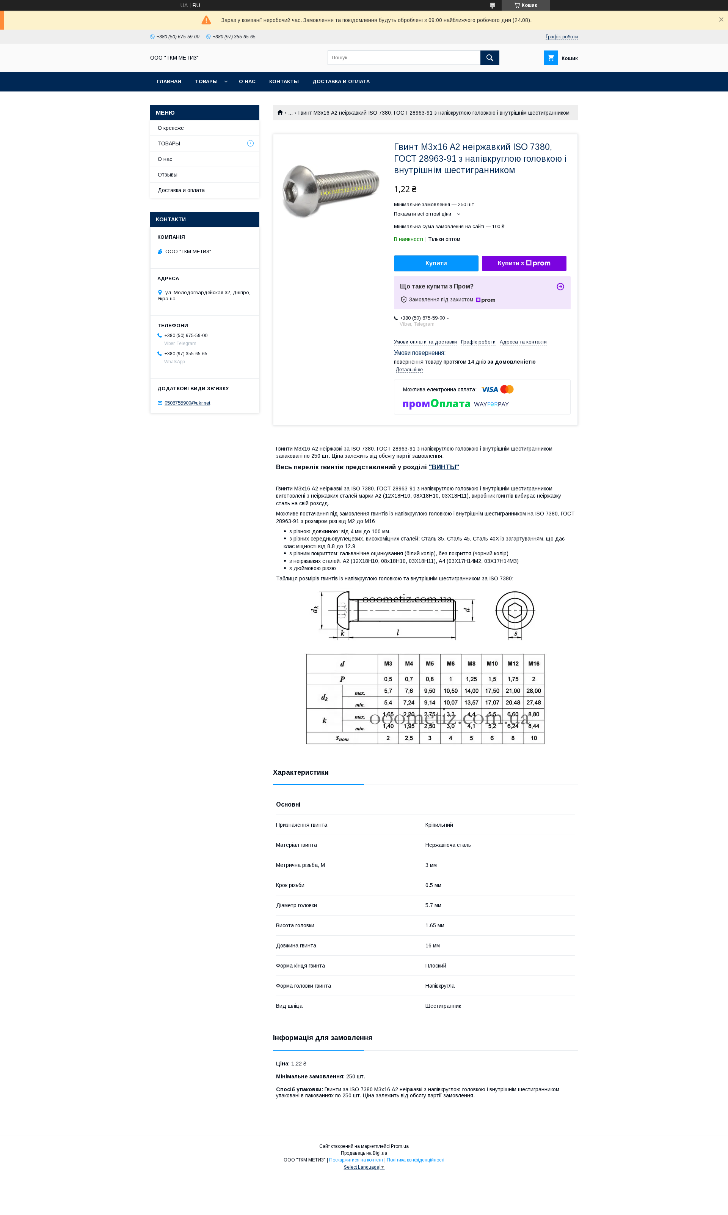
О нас (247, 81)
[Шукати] (489, 57)
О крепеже (171, 128)
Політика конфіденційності (415, 1160)
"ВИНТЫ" (444, 467)
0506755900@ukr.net (187, 403)
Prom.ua (400, 1146)
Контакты (284, 81)
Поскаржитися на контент (356, 1160)
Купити (436, 263)
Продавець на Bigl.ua (364, 1153)
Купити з (511, 263)
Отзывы (167, 175)
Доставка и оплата (341, 81)
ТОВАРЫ (206, 81)
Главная (169, 81)
